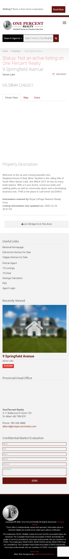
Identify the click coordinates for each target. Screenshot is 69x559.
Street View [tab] (11, 97)
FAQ (5, 283)
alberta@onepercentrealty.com (19, 426)
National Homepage (13, 247)
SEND (35, 480)
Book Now (58, 9)
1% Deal (7, 273)
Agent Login (9, 288)
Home (5, 51)
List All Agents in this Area (37, 224)
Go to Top (34, 551)
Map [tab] (26, 97)
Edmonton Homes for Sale (17, 252)
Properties (15, 51)
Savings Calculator (13, 278)
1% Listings (9, 268)
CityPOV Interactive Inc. (44, 554)
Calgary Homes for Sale (15, 257)
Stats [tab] (37, 97)
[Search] (56, 38)
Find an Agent (10, 263)
